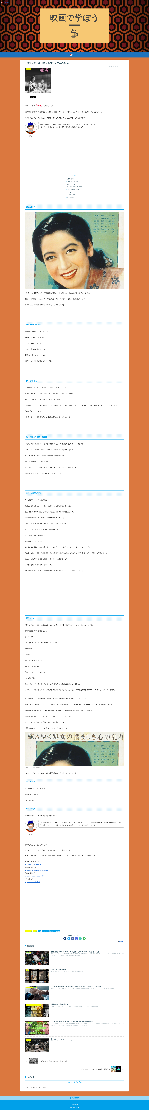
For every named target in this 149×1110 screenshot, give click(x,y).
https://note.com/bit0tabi (32, 882)
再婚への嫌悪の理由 (73, 189)
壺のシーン (70, 192)
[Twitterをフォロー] (68, 938)
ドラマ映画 (29, 931)
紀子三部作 (70, 179)
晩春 (52, 931)
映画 (36, 931)
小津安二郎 (46, 931)
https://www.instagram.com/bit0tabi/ (36, 870)
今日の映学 (70, 197)
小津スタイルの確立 (73, 181)
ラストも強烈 (71, 194)
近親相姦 (58, 931)
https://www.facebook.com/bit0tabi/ (36, 876)
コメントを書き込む (74, 1082)
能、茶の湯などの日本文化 (75, 186)
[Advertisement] (74, 155)
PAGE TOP (75, 1098)
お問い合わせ (74, 1104)
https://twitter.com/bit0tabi (33, 864)
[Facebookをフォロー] (72, 938)
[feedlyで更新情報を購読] (84, 938)
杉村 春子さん (71, 184)
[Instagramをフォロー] (76, 938)
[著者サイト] (64, 938)
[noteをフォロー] (80, 938)
